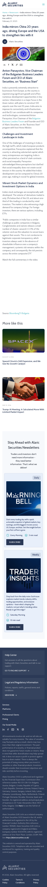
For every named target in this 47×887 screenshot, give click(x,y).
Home (4, 12)
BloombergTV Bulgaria (19, 313)
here (21, 806)
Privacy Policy (36, 881)
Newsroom (13, 12)
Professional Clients (10, 715)
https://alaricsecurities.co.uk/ (17, 837)
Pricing (5, 719)
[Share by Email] (21, 65)
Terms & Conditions (20, 881)
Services (5, 705)
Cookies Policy (5, 881)
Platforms (6, 709)
